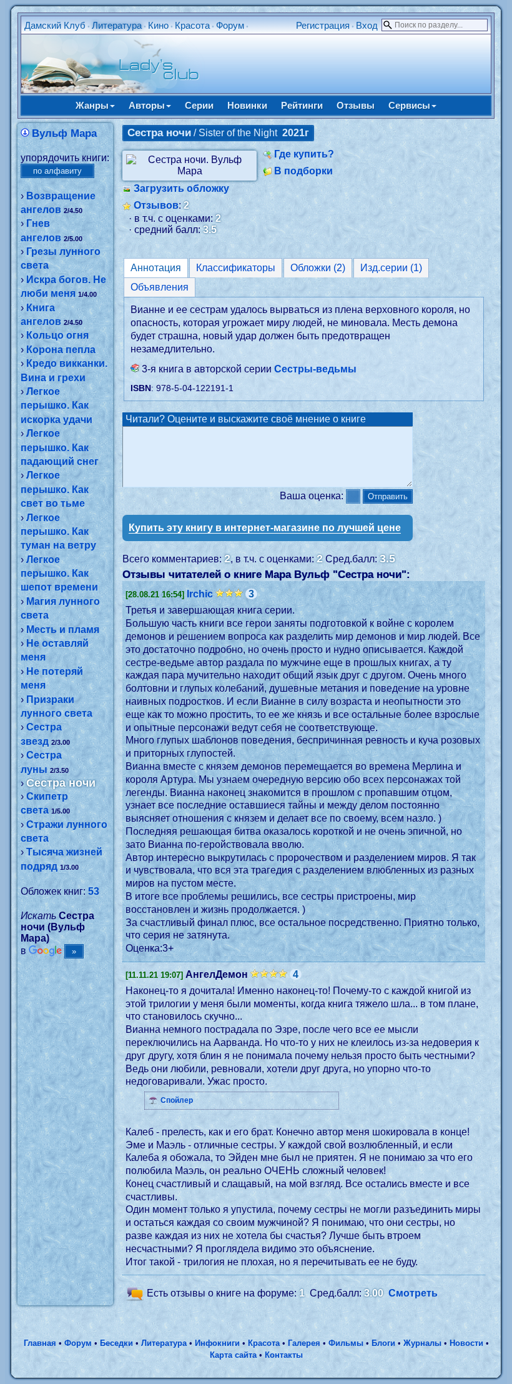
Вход (367, 25)
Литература (117, 25)
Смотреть (413, 1293)
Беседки (116, 1343)
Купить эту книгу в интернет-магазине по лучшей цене (265, 527)
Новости (466, 1343)
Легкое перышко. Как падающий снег (60, 447)
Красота (192, 25)
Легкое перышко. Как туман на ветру (58, 531)
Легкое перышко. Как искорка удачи (56, 405)
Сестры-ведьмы (315, 369)
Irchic (200, 594)
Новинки (247, 105)
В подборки (303, 171)
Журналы (422, 1343)
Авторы (147, 105)
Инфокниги (217, 1343)
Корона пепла (61, 349)
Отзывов (156, 205)
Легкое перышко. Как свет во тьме (55, 489)
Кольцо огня (57, 335)
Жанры (92, 105)
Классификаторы (235, 267)
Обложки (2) (317, 267)
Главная (40, 1343)
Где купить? (304, 154)
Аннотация (155, 267)
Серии (199, 105)
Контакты (284, 1355)
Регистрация (323, 25)
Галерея (304, 1343)
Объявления (159, 287)
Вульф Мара (64, 133)
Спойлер (176, 1100)
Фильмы (345, 1343)
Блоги (383, 1343)
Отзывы (356, 105)
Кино (158, 25)
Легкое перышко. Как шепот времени (59, 573)
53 (93, 891)
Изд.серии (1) (391, 267)
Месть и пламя (62, 629)
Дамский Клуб (55, 25)
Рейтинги (302, 105)
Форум (230, 25)
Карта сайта (233, 1355)
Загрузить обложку (181, 188)
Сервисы (409, 105)
